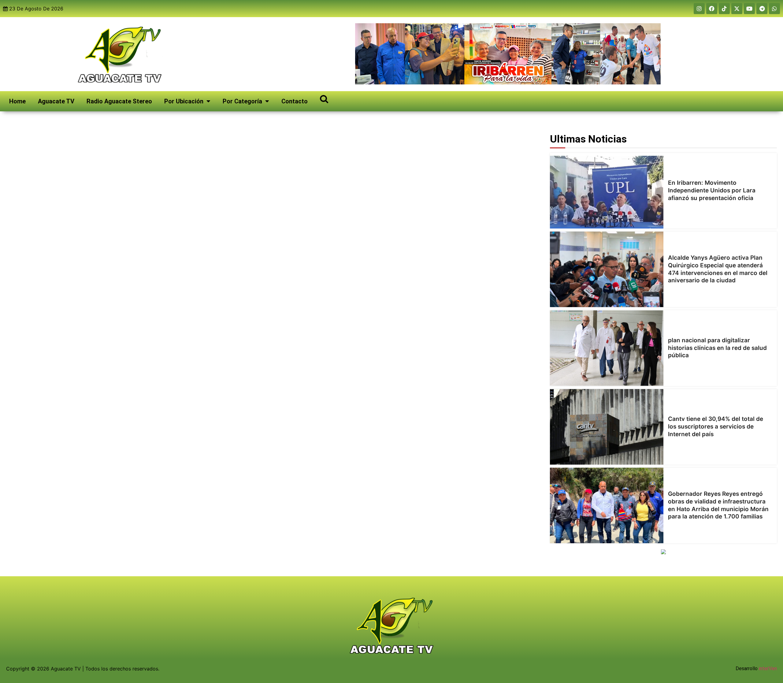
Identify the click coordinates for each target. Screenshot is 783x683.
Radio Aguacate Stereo (119, 101)
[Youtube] (749, 8)
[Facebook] (711, 8)
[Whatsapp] (774, 8)
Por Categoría (242, 101)
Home (17, 101)
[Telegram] (761, 8)
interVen (768, 668)
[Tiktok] (724, 8)
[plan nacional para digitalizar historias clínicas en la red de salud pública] (606, 348)
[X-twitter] (736, 8)
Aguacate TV (56, 101)
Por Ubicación (183, 101)
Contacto (294, 101)
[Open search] (324, 98)
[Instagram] (699, 8)
